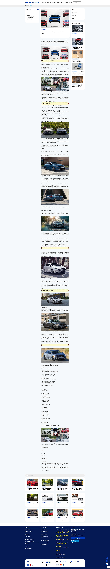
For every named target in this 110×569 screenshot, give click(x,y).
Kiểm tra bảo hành (44, 544)
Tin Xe (31, 5)
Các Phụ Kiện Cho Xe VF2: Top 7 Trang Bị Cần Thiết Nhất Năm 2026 (77, 73)
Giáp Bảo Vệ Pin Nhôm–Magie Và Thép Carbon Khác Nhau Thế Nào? (77, 61)
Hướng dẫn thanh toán (44, 542)
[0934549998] (107, 558)
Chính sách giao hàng (44, 536)
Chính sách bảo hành (44, 531)
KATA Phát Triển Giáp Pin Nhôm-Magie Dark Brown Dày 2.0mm (77, 86)
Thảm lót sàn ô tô (28, 529)
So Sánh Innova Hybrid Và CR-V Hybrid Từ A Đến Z (32, 504)
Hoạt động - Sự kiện (75, 16)
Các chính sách (44, 527)
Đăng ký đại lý (28, 546)
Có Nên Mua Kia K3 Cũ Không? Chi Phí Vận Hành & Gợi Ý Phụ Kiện (77, 520)
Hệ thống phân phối (60, 2)
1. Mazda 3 (28, 14)
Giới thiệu (49, 2)
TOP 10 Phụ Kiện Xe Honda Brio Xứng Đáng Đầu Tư (77, 35)
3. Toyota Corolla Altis (30, 16)
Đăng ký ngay (78, 538)
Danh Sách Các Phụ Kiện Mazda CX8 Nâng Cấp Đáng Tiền (77, 48)
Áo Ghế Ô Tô (28, 536)
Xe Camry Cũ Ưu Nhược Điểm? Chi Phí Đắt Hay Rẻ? (32, 489)
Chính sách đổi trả (44, 534)
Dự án (73, 18)
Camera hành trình (29, 531)
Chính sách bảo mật (74, 536)
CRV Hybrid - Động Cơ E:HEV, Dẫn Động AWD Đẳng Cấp (62, 504)
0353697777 (63, 554)
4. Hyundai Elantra (30, 17)
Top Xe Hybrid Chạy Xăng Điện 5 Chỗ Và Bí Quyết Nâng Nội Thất (77, 489)
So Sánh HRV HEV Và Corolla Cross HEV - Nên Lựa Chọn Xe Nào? (77, 504)
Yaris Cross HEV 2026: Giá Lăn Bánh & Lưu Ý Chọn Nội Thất (61, 520)
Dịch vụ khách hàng (45, 540)
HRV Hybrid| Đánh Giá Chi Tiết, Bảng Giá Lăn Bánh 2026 (31, 520)
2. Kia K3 (28, 15)
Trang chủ (44, 2)
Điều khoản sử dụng (44, 529)
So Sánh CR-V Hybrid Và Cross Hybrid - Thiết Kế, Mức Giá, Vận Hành (47, 504)
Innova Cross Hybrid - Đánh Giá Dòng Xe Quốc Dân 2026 (47, 489)
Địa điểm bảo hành (29, 548)
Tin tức (66, 2)
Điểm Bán (27, 543)
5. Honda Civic (29, 18)
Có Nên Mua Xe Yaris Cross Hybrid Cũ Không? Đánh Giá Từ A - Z (62, 489)
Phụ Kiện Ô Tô (28, 534)
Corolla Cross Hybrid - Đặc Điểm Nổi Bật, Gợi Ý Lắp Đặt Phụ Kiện (47, 520)
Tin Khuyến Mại (74, 12)
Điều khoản (78, 535)
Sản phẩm (54, 2)
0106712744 (61, 553)
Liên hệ (70, 2)
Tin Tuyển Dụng (74, 15)
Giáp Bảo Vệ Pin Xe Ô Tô (29, 539)
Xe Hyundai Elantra (50, 290)
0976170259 (63, 557)
